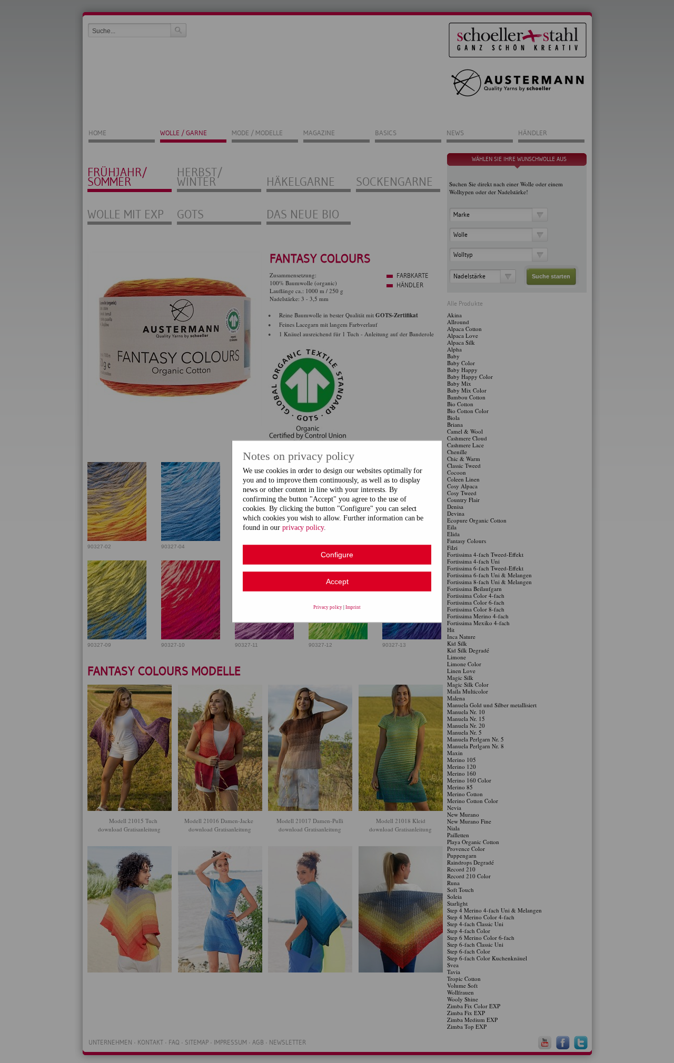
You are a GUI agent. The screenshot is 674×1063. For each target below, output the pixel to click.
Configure (337, 554)
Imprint (353, 607)
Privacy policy (328, 607)
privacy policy (303, 528)
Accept (337, 581)
